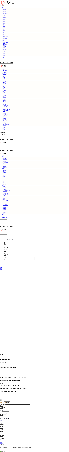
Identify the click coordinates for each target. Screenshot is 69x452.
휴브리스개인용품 (4, 73)
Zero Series (4, 8)
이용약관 (1, 442)
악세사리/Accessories (6, 194)
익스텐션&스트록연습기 (5, 39)
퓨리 (3, 29)
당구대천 (4, 119)
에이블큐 (4, 26)
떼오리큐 (4, 18)
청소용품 (4, 45)
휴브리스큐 (3, 156)
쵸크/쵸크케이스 (5, 13)
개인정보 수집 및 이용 (3, 402)
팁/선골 (4, 41)
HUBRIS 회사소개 (4, 130)
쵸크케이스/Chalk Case (5, 36)
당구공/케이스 (4, 47)
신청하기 (1, 436)
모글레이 (4, 21)
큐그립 (4, 43)
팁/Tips (4, 186)
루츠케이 (4, 83)
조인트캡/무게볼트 (5, 38)
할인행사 (3, 214)
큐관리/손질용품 (5, 44)
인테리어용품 (4, 51)
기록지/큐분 (4, 54)
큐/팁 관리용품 (5, 191)
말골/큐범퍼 (4, 49)
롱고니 (4, 19)
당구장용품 (3, 40)
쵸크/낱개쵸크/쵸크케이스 (6, 109)
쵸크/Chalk (4, 34)
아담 (3, 24)
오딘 (3, 91)
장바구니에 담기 (2, 429)
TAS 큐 (4, 28)
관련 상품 (1, 269)
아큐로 (4, 176)
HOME (2, 7)
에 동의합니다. (4, 402)
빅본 (3, 22)
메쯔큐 (4, 171)
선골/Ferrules (4, 35)
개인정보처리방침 (2, 443)
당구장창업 (3, 58)
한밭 (3, 96)
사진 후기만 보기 (3, 407)
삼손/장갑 (4, 199)
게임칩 (4, 52)
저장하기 (1, 406)
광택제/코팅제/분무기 (5, 42)
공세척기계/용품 (5, 114)
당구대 (4, 55)
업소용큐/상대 (5, 204)
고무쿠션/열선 (4, 50)
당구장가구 (4, 53)
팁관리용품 (4, 15)
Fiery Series (4, 158)
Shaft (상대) (4, 11)
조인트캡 (4, 16)
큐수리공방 (3, 127)
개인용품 (3, 32)
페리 (3, 181)
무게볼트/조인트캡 (5, 48)
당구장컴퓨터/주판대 (6, 124)
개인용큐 (3, 80)
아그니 (4, 23)
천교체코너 (3, 57)
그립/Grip (4, 33)
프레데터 (4, 30)
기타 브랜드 (4, 31)
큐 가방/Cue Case (5, 104)
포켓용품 (4, 209)
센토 (3, 86)
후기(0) (1, 268)
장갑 (3, 14)
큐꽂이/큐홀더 (4, 46)
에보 (3, 25)
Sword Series (4, 9)
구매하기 (1, 428)
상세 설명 (1, 267)
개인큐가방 (4, 12)
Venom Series (4, 10)
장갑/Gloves (4, 101)
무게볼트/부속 (4, 17)
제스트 (4, 27)
